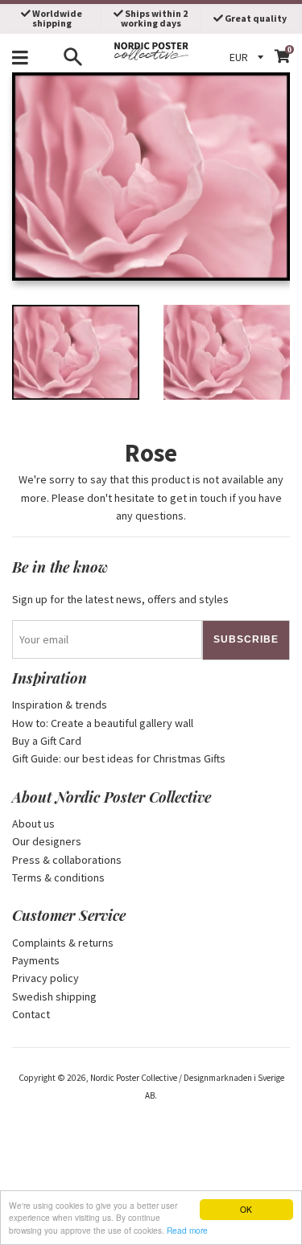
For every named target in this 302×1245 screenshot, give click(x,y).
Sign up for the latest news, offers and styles (120, 599)
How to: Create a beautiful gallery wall (102, 723)
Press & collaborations (67, 860)
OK (246, 1209)
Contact (31, 1014)
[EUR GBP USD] (249, 57)
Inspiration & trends (59, 704)
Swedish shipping (54, 996)
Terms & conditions (58, 877)
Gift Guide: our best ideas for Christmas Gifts (118, 758)
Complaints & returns (63, 942)
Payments (36, 960)
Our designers (46, 841)
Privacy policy (45, 978)
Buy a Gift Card (46, 740)
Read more (187, 1230)
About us (33, 823)
